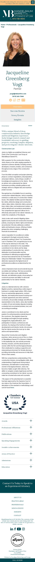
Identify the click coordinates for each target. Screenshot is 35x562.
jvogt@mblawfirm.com (18, 94)
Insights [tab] (17, 119)
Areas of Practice (17, 454)
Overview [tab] (17, 106)
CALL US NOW (17, 560)
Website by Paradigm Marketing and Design (17, 557)
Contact (17, 515)
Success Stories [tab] (17, 111)
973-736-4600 (18, 19)
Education (17, 467)
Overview (17, 126)
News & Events (17, 508)
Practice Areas (18, 501)
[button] (14, 101)
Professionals (11, 25)
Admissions (17, 460)
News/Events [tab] (17, 115)
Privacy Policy (17, 549)
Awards (17, 421)
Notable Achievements (17, 447)
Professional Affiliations (17, 427)
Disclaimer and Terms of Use (17, 551)
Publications (17, 434)
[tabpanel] (17, 297)
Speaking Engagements (17, 440)
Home (3, 25)
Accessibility (17, 553)
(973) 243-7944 (18, 96)
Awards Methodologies (17, 554)
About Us (17, 497)
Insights (17, 512)
